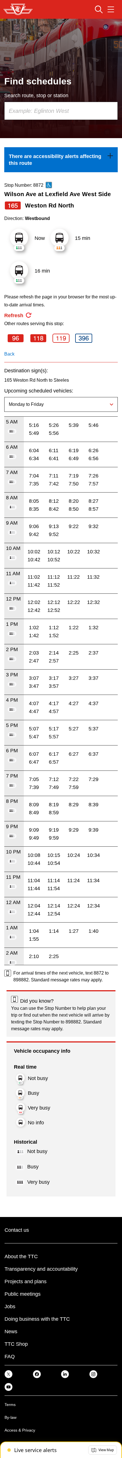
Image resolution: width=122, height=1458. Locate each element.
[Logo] (18, 9)
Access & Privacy (20, 1430)
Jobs (10, 1306)
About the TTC (21, 1256)
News (11, 1331)
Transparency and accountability (41, 1269)
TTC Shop (16, 1344)
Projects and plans (26, 1281)
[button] (102, 1450)
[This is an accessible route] (49, 185)
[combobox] (61, 111)
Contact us (17, 1230)
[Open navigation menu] (110, 9)
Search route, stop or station (36, 95)
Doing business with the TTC (37, 1319)
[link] (61, 159)
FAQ (10, 1356)
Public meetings (23, 1294)
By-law (10, 1417)
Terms (10, 1404)
